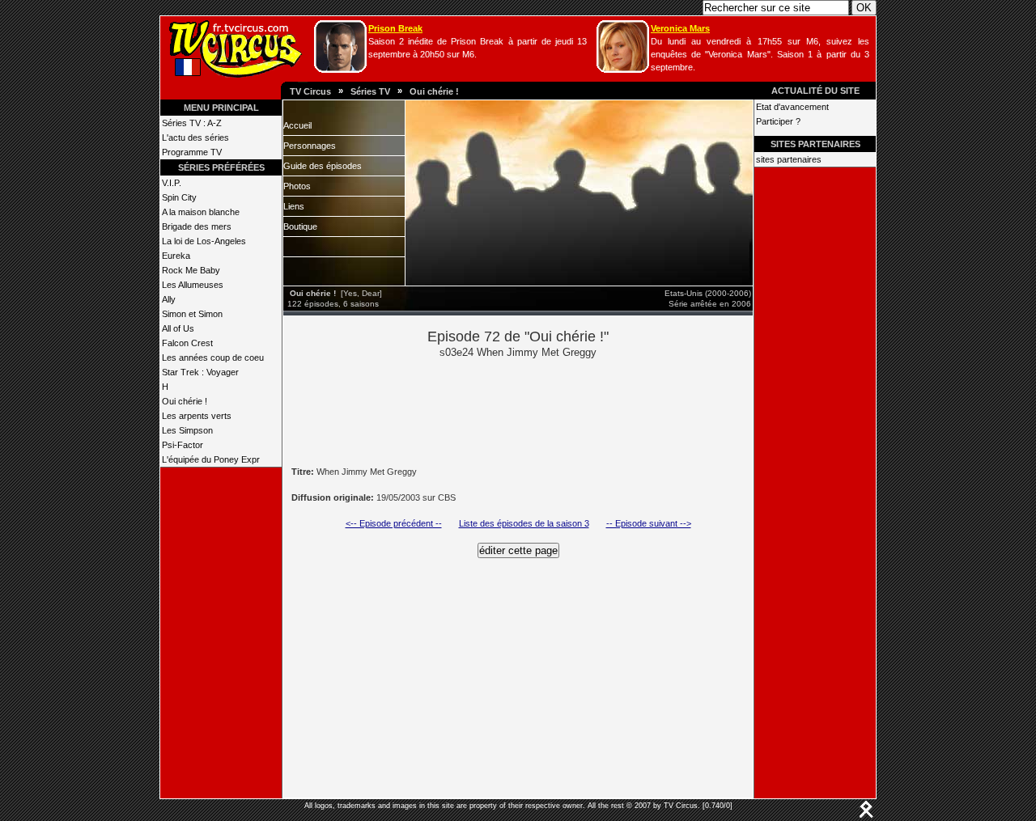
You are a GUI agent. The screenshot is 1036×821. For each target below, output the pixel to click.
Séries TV (370, 91)
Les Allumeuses (192, 285)
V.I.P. (171, 183)
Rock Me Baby (191, 270)
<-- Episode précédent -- (394, 523)
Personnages (309, 145)
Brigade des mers (196, 226)
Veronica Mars (680, 28)
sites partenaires (789, 159)
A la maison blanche (201, 212)
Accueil (297, 125)
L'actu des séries (195, 137)
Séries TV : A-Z (192, 123)
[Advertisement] (545, 411)
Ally (169, 299)
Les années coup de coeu (213, 357)
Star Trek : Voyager (200, 372)
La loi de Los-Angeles (204, 241)
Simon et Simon (192, 314)
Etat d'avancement (792, 107)
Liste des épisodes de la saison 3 (524, 523)
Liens (293, 206)
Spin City (179, 197)
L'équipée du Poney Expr (211, 459)
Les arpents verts (196, 416)
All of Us (178, 328)
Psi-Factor (182, 445)
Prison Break (395, 28)
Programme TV (192, 152)
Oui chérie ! (434, 91)
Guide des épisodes (322, 166)
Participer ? (778, 121)
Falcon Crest (187, 343)
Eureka (176, 255)
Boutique (300, 226)
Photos (297, 186)
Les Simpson (187, 430)
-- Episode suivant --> (648, 523)
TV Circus (310, 91)
